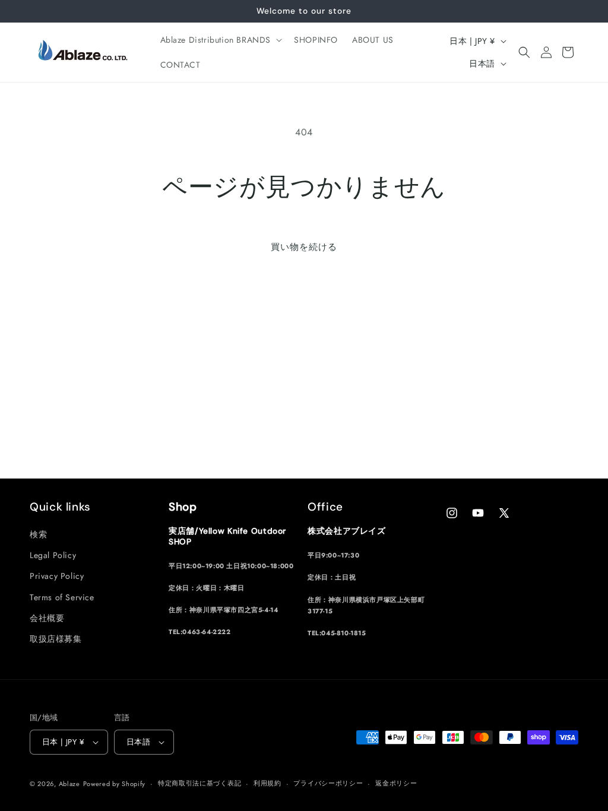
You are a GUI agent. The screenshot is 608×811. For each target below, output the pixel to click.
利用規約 (267, 783)
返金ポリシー (396, 783)
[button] (220, 39)
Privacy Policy (57, 576)
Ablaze (69, 783)
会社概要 (47, 618)
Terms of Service (62, 597)
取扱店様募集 (56, 639)
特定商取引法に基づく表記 (199, 783)
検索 (38, 534)
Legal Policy (53, 555)
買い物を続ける (304, 247)
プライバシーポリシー (328, 783)
